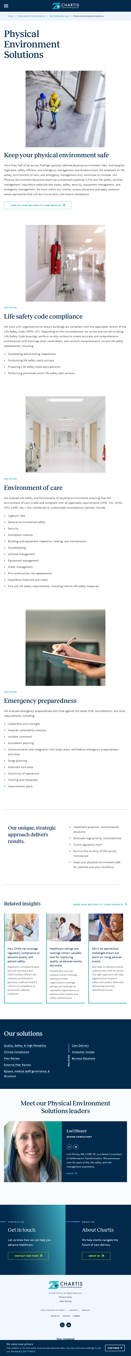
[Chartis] (65, 5)
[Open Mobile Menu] (6, 5)
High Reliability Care (59, 16)
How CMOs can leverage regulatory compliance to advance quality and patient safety (23, 955)
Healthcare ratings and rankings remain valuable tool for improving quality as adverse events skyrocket (66, 957)
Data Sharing (65, 1301)
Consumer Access (83, 1052)
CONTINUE (113, 1348)
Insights (76, 1315)
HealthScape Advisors (53, 1310)
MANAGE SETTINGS (23, 1351)
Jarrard (73, 1310)
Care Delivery (80, 1045)
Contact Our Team (26, 1255)
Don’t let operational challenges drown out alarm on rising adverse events (106, 955)
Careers (66, 1315)
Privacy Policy (65, 1297)
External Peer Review (17, 1065)
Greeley (86, 1310)
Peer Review (12, 1058)
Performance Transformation (31, 16)
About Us (94, 1255)
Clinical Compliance (16, 1052)
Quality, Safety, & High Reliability (25, 1045)
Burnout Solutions (83, 1058)
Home (10, 16)
